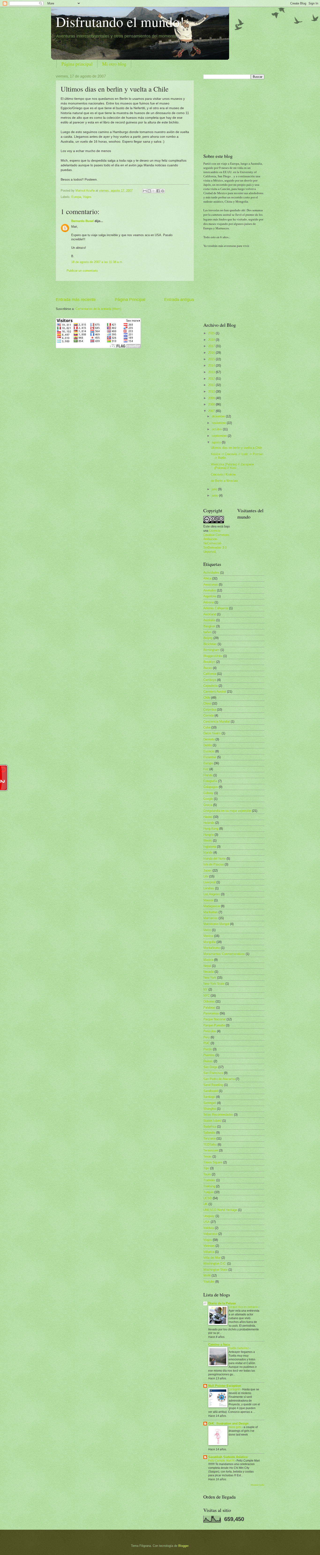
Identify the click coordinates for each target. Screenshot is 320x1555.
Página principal (77, 64)
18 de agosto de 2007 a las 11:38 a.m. (97, 262)
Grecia (207, 805)
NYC (206, 995)
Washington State (215, 1269)
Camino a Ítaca (219, 1344)
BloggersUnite (212, 656)
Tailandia (209, 1132)
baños (207, 632)
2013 (212, 372)
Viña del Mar (211, 1257)
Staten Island (212, 1120)
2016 (212, 352)
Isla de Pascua (213, 864)
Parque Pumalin (214, 1025)
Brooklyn (209, 662)
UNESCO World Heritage (220, 1210)
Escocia (208, 751)
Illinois (207, 840)
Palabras (209, 1007)
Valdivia (208, 1228)
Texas (207, 1156)
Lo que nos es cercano (243, 1307)
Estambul (209, 757)
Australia (209, 620)
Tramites (209, 1180)
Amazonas (210, 584)
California (209, 673)
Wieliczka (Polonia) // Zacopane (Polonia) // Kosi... (232, 466)
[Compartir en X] (153, 191)
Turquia (208, 1192)
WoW (207, 1275)
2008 (212, 404)
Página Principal (130, 299)
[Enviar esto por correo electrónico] (144, 191)
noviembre (219, 423)
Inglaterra (209, 846)
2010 (212, 391)
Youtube (208, 1281)
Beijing (207, 638)
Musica (208, 959)
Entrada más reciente (76, 299)
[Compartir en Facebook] (158, 191)
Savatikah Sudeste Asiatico (228, 1457)
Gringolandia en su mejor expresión (227, 811)
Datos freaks (212, 733)
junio (215, 495)
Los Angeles (211, 894)
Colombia (209, 709)
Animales (209, 590)
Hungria (208, 834)
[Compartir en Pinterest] (162, 191)
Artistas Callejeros (215, 608)
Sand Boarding (213, 1085)
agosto (217, 442)
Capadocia (210, 685)
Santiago (209, 1097)
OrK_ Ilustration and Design (228, 1423)
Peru (206, 1037)
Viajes (87, 197)
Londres (208, 888)
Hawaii (207, 817)
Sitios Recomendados (218, 1114)
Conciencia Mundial (216, 721)
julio (215, 489)
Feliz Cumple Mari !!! (221, 1460)
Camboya (209, 680)
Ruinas (208, 1061)
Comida (208, 715)
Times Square (212, 1162)
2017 (212, 346)
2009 (212, 398)
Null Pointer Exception (224, 1386)
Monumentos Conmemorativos (224, 954)
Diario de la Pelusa (222, 1303)
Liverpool (209, 882)
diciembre (219, 416)
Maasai (208, 900)
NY (205, 989)
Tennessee (210, 1150)
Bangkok (209, 626)
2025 (212, 333)
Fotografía (210, 781)
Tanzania (209, 1138)
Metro (207, 930)
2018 (212, 339)
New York (209, 977)
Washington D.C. (214, 1263)
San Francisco (213, 1073)
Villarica (208, 1252)
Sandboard (210, 1091)
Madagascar (211, 906)
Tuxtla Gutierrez (239, 1348)
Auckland (209, 614)
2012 (212, 378)
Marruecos (210, 918)
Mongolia (209, 942)
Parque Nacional (214, 1019)
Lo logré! (235, 1389)
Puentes (209, 1055)
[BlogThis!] (149, 191)
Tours (207, 1174)
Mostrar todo (257, 1485)
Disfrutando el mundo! (120, 21)
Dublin (207, 745)
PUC (206, 1043)
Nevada (208, 971)
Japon (207, 870)
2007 (212, 411)
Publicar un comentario (82, 270)
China (207, 703)
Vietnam (209, 1245)
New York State (213, 983)
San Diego (210, 1067)
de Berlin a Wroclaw (224, 480)
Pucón (207, 1049)
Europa (76, 197)
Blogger (183, 1546)
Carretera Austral (214, 691)
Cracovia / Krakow (223, 474)
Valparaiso (210, 1234)
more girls (235, 1427)
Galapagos (210, 787)
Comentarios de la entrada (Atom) (98, 309)
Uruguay (209, 1216)
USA (206, 1222)
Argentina (209, 596)
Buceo (207, 668)
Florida (207, 775)
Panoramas (211, 1013)
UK (205, 1204)
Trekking (209, 1186)
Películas (209, 1031)
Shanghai (209, 1108)
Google (208, 799)
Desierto (209, 739)
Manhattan (210, 912)
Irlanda (207, 852)
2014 (212, 365)
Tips (206, 1168)
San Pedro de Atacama (219, 1079)
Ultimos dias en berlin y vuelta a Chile (236, 447)
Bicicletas (210, 644)
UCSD (207, 1198)
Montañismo (211, 948)
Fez (205, 769)
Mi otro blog (114, 64)
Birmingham (211, 650)
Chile (206, 697)
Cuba (206, 727)
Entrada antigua (179, 299)
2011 (212, 385)
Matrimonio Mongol (216, 924)
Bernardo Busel (82, 221)
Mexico (208, 936)
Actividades (211, 572)
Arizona (208, 602)
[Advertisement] (125, 289)
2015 (212, 359)
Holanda (208, 822)
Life (205, 876)
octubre (217, 429)
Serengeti (209, 1103)
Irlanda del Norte (214, 858)
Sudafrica (209, 1126)
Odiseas (209, 1001)
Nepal (207, 966)
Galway (208, 793)
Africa (207, 578)
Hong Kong (210, 828)
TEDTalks (210, 1144)
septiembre (220, 436)
